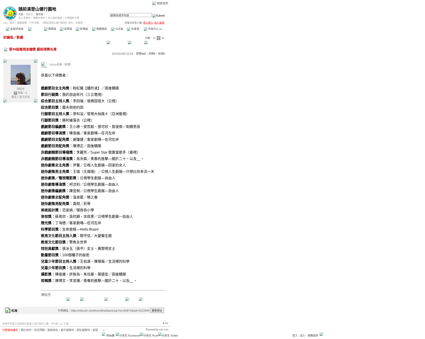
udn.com (163, 329)
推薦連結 (101, 29)
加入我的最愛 (55, 18)
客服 (95, 330)
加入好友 (24, 96)
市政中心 (154, 29)
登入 (295, 335)
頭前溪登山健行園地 (37, 9)
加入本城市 (24, 18)
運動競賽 (22, 22)
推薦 (161, 53)
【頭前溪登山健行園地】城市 (57, 22)
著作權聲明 (67, 330)
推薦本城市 (39, 18)
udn (5, 22)
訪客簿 (135, 29)
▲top (165, 322)
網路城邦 (162, 3)
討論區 (36, 29)
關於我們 (26, 330)
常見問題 (39, 330)
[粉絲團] (103, 334)
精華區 (52, 29)
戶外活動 (34, 22)
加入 (302, 335)
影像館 (83, 29)
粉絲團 (110, 335)
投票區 (68, 29)
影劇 (20, 37)
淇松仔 (29, 14)
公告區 (119, 29)
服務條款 (52, 330)
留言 (14, 96)
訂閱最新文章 (72, 18)
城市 (12, 22)
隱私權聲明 (83, 330)
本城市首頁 (16, 29)
